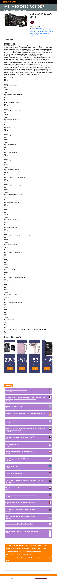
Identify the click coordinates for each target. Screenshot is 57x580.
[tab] (9, 39)
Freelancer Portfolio (41, 578)
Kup (32, 22)
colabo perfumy (40, 31)
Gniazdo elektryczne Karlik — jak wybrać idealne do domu (24, 551)
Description (9, 39)
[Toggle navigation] (42, 4)
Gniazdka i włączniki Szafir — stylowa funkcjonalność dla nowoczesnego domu (28, 559)
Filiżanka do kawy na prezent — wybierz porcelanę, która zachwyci (26, 548)
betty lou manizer (37, 30)
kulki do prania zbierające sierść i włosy (41, 32)
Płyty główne (38, 28)
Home (6, 10)
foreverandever (10, 1)
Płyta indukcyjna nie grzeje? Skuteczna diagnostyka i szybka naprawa (27, 545)
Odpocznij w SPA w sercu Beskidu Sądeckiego (20, 555)
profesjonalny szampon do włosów (40, 34)
